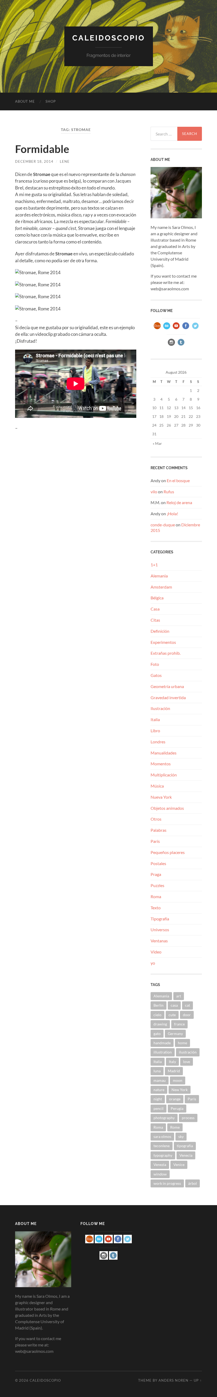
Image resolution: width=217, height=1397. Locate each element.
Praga (156, 874)
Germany (175, 1033)
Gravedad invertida (168, 697)
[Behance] (166, 328)
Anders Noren (173, 1380)
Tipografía (160, 918)
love (186, 1061)
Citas (155, 619)
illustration (162, 1052)
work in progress (167, 1183)
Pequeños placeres (168, 852)
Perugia (177, 1108)
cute (172, 1014)
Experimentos (163, 642)
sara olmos (162, 1136)
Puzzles (157, 885)
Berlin (158, 1005)
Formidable (42, 149)
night (157, 1099)
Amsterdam (161, 586)
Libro (155, 730)
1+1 (154, 564)
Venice (178, 1164)
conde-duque (163, 524)
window (160, 1174)
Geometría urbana (167, 686)
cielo (157, 1014)
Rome (175, 1127)
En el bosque (178, 480)
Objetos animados (167, 808)
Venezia (159, 1164)
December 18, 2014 (34, 161)
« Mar (157, 443)
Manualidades (164, 752)
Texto (156, 907)
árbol (192, 1183)
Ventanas (159, 940)
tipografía (185, 1145)
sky (181, 1136)
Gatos (156, 675)
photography (164, 1117)
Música (157, 785)
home (182, 1043)
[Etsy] (157, 328)
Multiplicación (164, 774)
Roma (156, 896)
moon (177, 1080)
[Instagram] (171, 345)
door (187, 1014)
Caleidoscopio (108, 38)
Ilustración (160, 708)
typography (162, 1155)
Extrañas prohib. (165, 652)
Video (156, 951)
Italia (155, 719)
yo (153, 962)
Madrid (174, 1071)
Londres (158, 741)
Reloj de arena (179, 502)
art (178, 996)
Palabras (158, 830)
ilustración (188, 1052)
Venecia (185, 1155)
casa (174, 1005)
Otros (156, 818)
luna (157, 1071)
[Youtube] (176, 328)
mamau (159, 1080)
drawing (160, 1024)
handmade (162, 1043)
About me (25, 101)
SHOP (51, 101)
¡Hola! (172, 513)
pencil (158, 1108)
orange (174, 1099)
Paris (192, 1099)
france (179, 1024)
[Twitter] (195, 328)
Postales (158, 863)
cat (187, 1005)
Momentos (161, 763)
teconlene (161, 1145)
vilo (154, 491)
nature (158, 1089)
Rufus (169, 491)
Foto (155, 664)
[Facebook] (186, 328)
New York (179, 1089)
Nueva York (161, 796)
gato (157, 1033)
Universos (160, 929)
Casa (155, 608)
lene (65, 161)
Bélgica (157, 597)
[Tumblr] (181, 345)
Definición (160, 631)
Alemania (159, 575)
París (155, 841)
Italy (172, 1061)
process (188, 1117)
